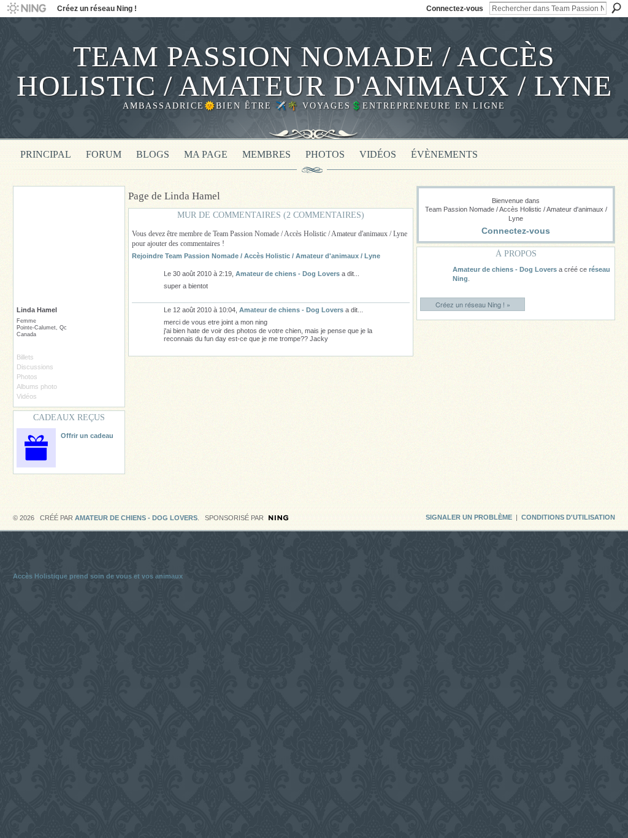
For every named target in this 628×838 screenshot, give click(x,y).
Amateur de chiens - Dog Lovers (288, 273)
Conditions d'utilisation (568, 517)
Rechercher (616, 7)
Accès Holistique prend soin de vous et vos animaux (98, 576)
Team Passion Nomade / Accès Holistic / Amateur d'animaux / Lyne (314, 71)
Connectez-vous (454, 8)
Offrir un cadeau (87, 435)
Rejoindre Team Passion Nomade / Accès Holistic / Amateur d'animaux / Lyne (256, 255)
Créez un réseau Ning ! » (472, 304)
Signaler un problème (469, 517)
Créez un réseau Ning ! (97, 8)
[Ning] (26, 8)
